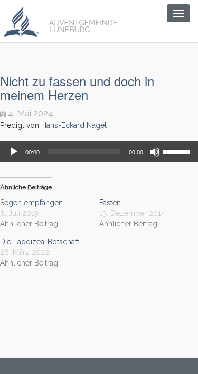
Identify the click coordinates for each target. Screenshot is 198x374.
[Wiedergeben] (13, 152)
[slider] (178, 150)
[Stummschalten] (154, 152)
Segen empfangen (31, 202)
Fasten (110, 202)
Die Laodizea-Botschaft (39, 242)
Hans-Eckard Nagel (74, 125)
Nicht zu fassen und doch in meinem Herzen (77, 87)
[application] (99, 151)
